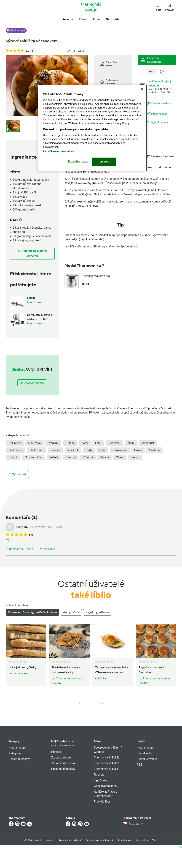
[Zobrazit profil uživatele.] (10, 526)
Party (89, 450)
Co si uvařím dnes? (106, 785)
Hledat (140, 741)
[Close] (142, 89)
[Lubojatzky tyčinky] (26, 641)
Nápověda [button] (113, 19)
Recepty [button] (67, 19)
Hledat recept (17, 747)
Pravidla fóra (102, 801)
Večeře (53, 457)
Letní (98, 443)
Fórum (98, 741)
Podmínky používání (70, 840)
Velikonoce (16, 450)
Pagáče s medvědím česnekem (153, 669)
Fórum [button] (83, 19)
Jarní (85, 443)
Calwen (104, 678)
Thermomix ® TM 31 (107, 763)
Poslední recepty (19, 758)
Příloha (70, 443)
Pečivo (135, 457)
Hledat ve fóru (145, 753)
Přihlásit (56, 751)
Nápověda (142, 840)
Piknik (138, 450)
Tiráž (155, 840)
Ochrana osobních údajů (100, 840)
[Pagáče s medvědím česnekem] (156, 641)
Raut (102, 450)
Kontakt (50, 840)
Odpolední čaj (33, 457)
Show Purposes (78, 161)
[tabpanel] (91, 665)
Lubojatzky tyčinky (22, 667)
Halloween (36, 450)
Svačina (70, 457)
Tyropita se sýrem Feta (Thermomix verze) (111, 669)
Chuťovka (34, 443)
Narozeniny (120, 450)
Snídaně (154, 450)
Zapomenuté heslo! (63, 763)
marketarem (20, 673)
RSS (139, 764)
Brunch (13, 457)
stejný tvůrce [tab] (71, 612)
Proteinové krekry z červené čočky (66, 669)
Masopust (148, 443)
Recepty (14, 741)
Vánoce (55, 450)
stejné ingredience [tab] (97, 612)
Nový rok (73, 450)
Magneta (22, 527)
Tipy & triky (101, 780)
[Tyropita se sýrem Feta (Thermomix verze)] (112, 641)
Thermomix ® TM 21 (107, 757)
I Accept (104, 161)
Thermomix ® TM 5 (106, 768)
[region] (92, 128)
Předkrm (53, 443)
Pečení (104, 457)
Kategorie (15, 753)
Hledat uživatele (146, 758)
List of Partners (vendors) (59, 151)
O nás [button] (96, 19)
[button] (157, 7)
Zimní (131, 443)
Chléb (120, 457)
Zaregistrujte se (61, 757)
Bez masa (15, 443)
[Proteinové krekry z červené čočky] (69, 641)
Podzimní (114, 443)
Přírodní (88, 457)
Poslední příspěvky (63, 768)
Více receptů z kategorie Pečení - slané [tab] (32, 612)
